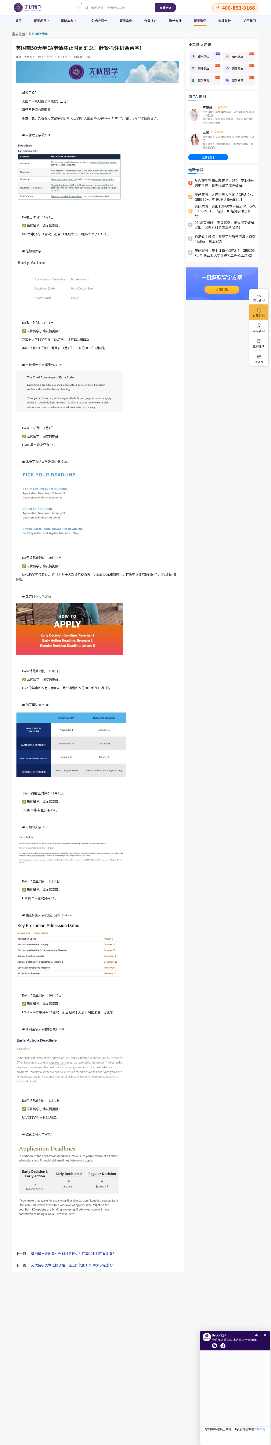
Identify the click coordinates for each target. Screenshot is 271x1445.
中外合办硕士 (98, 20)
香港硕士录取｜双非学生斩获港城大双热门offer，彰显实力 (225, 239)
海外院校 (224, 20)
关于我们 (249, 20)
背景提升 (150, 20)
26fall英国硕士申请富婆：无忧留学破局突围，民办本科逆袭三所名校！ (224, 225)
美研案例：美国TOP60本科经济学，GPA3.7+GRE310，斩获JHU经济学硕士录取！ (225, 211)
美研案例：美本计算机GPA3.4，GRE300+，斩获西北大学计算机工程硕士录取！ (225, 253)
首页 (18, 20)
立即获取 (222, 289)
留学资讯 (200, 20)
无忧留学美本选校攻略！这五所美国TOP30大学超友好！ (73, 1264)
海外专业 (175, 20)
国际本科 (67, 20)
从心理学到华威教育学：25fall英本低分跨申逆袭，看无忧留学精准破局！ (224, 183)
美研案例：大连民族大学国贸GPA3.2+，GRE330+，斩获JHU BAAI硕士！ (225, 197)
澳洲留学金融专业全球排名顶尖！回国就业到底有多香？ (73, 1253)
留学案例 (126, 20)
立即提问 (208, 157)
